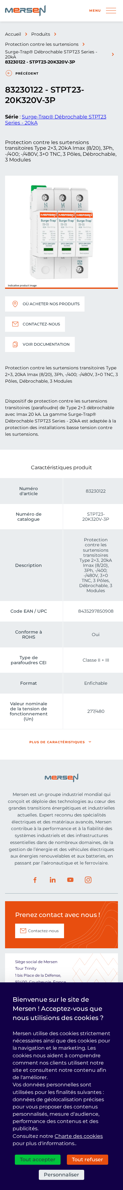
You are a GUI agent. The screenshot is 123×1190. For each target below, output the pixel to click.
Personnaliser (61, 1175)
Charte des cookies (79, 1136)
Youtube (70, 880)
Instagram (88, 880)
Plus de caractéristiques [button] (57, 742)
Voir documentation (46, 344)
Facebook (35, 880)
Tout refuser (87, 1160)
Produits (40, 34)
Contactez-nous (41, 324)
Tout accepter (38, 1160)
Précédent (26, 73)
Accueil (13, 34)
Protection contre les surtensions (42, 44)
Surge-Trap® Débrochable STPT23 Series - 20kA (51, 54)
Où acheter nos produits (51, 303)
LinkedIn (52, 880)
